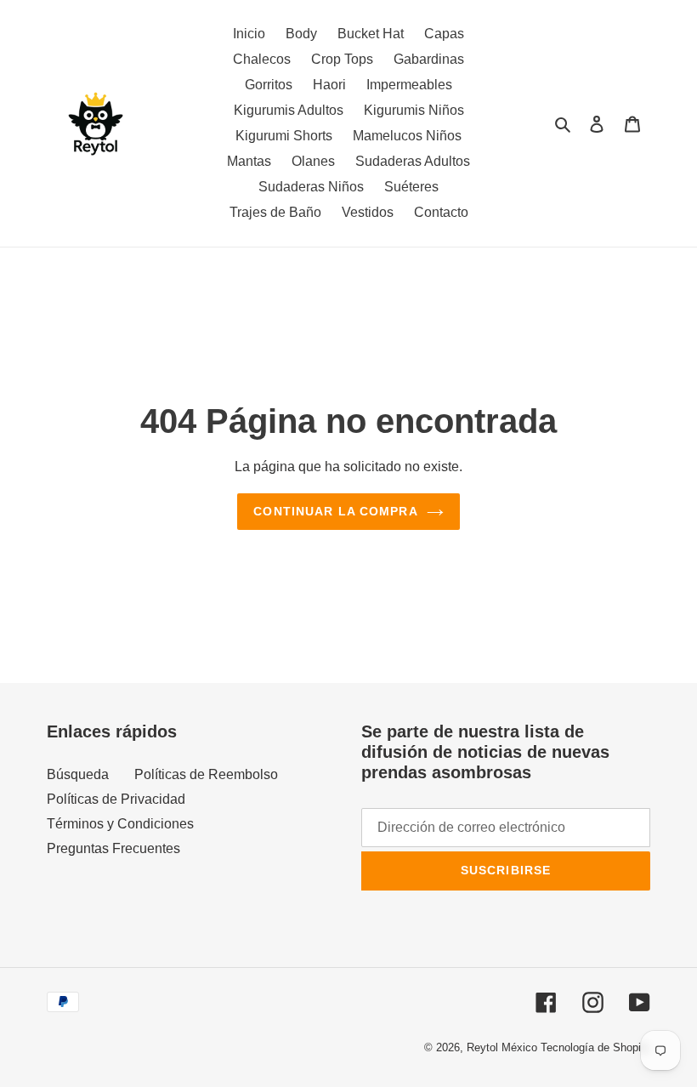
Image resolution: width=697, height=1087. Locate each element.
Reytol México (502, 1047)
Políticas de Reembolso (206, 774)
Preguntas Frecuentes (113, 848)
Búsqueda (78, 774)
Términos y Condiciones (120, 824)
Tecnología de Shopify (595, 1047)
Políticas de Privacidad (116, 799)
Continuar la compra (335, 511)
